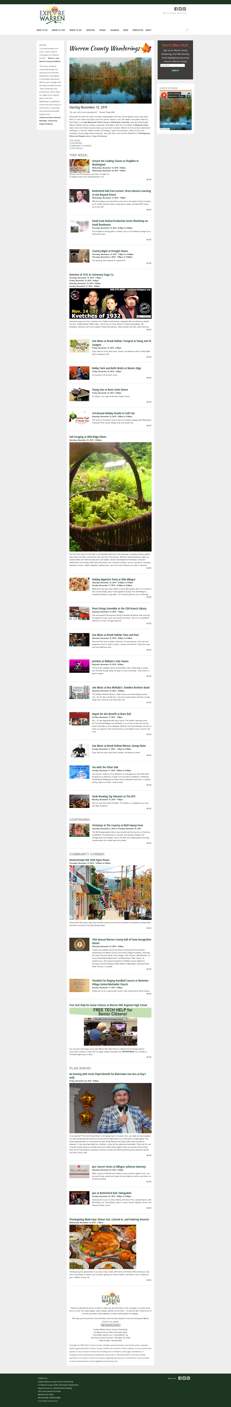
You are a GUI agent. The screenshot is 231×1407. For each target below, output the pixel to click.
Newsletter (138, 30)
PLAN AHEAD (76, 148)
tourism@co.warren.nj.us (48, 1401)
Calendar (114, 30)
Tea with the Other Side (105, 767)
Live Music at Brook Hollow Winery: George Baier (119, 746)
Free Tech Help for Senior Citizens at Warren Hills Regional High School (108, 1005)
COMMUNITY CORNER (80, 145)
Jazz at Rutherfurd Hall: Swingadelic (112, 1193)
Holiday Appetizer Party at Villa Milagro (113, 579)
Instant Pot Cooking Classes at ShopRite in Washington (115, 162)
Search (187, 30)
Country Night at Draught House (110, 251)
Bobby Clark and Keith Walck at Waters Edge (116, 368)
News (125, 30)
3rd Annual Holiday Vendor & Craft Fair (113, 413)
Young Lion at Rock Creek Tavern (110, 389)
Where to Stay (58, 30)
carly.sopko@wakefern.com (93, 176)
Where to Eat (76, 30)
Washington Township (120, 122)
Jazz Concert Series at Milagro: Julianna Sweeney (119, 1166)
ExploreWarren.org (121, 1335)
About (148, 30)
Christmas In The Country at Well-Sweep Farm (117, 825)
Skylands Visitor (141, 125)
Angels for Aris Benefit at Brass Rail (111, 714)
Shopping (90, 30)
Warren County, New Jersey (175, 13)
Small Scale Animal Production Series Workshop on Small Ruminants (120, 222)
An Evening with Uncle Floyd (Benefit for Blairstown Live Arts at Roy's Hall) (107, 1076)
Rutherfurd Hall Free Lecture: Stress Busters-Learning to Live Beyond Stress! (121, 192)
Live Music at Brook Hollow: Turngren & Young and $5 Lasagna (121, 343)
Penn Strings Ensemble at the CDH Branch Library (119, 608)
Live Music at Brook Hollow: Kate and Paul (115, 635)
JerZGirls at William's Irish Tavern (110, 661)
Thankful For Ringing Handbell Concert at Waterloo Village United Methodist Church (120, 982)
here (111, 125)
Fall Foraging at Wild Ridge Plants (87, 437)
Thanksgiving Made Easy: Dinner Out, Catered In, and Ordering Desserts (109, 1219)
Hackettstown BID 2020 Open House (89, 860)
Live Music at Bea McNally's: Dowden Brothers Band (120, 687)
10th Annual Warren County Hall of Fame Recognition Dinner (121, 941)
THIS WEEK (74, 140)
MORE (149, 179)
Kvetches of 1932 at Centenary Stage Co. (91, 274)
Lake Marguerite (90, 122)
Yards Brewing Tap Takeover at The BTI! (113, 796)
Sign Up (175, 70)
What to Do (42, 30)
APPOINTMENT (128, 1051)
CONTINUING (75, 143)
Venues (102, 30)
